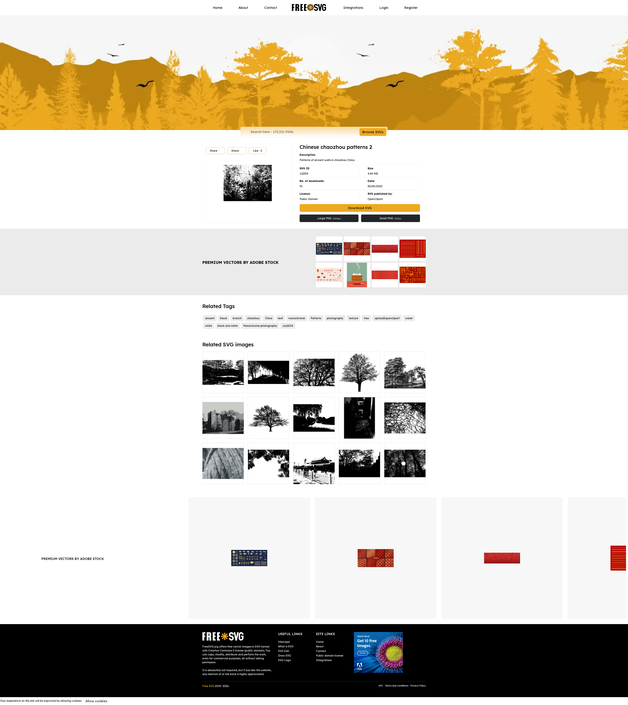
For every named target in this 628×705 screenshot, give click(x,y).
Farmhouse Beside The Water (405, 386)
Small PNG (390, 218)
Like (257, 150)
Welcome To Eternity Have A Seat (223, 386)
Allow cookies (96, 701)
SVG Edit (283, 651)
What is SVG (285, 646)
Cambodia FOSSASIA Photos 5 (359, 432)
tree (366, 318)
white (208, 325)
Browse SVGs (373, 132)
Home (217, 8)
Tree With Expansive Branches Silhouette (314, 386)
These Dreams (260, 388)
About (243, 8)
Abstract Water (397, 434)
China (268, 318)
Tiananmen (304, 479)
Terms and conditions (396, 685)
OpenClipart (375, 199)
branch (237, 318)
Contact (270, 8)
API (381, 685)
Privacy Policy (418, 685)
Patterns (316, 318)
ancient (210, 318)
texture (353, 318)
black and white (228, 325)
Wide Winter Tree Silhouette (269, 432)
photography (335, 318)
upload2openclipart (387, 318)
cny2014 (288, 325)
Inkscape (284, 641)
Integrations (353, 8)
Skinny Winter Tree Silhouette (359, 386)
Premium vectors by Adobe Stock (240, 262)
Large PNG (329, 218)
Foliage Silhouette (263, 479)
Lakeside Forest (352, 479)
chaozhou (253, 318)
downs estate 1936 (217, 434)
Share (213, 150)
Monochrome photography (260, 325)
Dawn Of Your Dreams (311, 434)
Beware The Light (399, 479)
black (223, 318)
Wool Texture (214, 479)
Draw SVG (284, 655)
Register (411, 8)
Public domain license (329, 655)
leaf (280, 318)
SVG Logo (284, 660)
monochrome (296, 318)
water (409, 318)
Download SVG (360, 208)
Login (383, 8)
